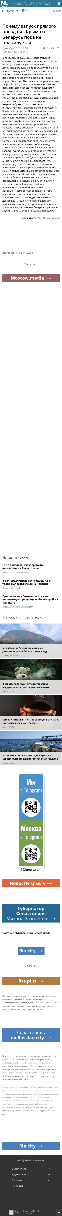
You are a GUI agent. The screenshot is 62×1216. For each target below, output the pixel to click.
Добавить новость (33, 1160)
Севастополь (19, 1168)
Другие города (20, 1174)
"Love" (27, 1111)
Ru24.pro (41, 1111)
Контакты (17, 1185)
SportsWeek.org (8, 1111)
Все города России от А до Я (17, 252)
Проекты (17, 1180)
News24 (34, 1111)
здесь (25, 1079)
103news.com (30, 1107)
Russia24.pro (50, 1111)
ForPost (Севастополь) (15, 51)
